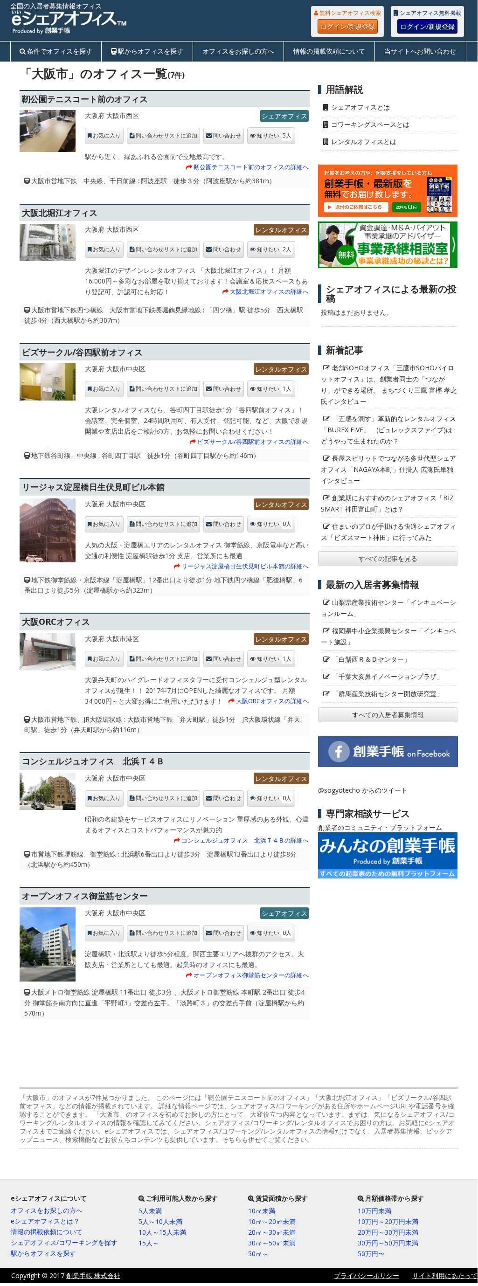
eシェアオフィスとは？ (45, 1221)
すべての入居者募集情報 (388, 714)
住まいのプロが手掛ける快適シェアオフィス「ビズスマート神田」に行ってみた (388, 532)
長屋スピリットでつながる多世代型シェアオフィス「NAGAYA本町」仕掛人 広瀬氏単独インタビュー (388, 469)
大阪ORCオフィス (56, 621)
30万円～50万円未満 (388, 1242)
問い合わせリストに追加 (166, 135)
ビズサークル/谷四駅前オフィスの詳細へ (253, 441)
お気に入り (107, 135)
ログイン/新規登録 (347, 26)
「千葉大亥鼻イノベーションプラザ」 (387, 676)
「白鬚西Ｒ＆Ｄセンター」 (371, 659)
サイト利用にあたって (445, 1275)
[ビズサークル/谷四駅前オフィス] (48, 384)
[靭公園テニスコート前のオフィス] (48, 133)
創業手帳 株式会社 (93, 1275)
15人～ (149, 1242)
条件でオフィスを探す (59, 51)
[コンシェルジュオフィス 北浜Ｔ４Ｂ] (48, 794)
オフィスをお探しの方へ (238, 51)
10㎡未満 (261, 1210)
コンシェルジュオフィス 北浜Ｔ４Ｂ (93, 761)
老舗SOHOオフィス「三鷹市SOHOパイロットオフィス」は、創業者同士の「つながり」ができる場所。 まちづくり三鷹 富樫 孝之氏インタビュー (389, 384)
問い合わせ (227, 135)
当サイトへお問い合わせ (420, 51)
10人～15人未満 (162, 1232)
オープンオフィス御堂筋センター (85, 895)
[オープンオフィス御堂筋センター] (48, 947)
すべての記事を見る (388, 558)
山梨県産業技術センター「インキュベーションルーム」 (388, 608)
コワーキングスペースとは (370, 124)
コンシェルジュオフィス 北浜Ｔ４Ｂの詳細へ (245, 840)
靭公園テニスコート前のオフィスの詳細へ (251, 167)
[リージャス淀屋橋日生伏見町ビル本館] (48, 532)
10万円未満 (374, 1210)
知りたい (274, 135)
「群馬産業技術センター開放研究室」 (387, 693)
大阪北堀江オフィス (59, 212)
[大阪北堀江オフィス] (48, 245)
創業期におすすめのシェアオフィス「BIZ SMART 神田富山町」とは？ (387, 503)
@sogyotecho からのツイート (363, 790)
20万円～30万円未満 (388, 1232)
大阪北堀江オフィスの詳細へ (269, 291)
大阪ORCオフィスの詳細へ (272, 701)
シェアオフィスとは (360, 107)
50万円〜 (371, 1253)
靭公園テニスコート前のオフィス (85, 98)
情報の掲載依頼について (329, 51)
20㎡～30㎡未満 (272, 1232)
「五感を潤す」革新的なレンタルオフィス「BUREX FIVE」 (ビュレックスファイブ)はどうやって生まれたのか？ (388, 429)
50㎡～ (258, 1253)
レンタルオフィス (281, 229)
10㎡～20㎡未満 (272, 1221)
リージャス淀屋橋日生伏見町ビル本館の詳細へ (245, 566)
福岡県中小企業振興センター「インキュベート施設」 (388, 636)
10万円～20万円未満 (388, 1221)
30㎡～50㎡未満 (272, 1242)
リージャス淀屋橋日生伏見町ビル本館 (93, 486)
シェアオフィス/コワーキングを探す (64, 1242)
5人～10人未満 (160, 1221)
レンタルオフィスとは (363, 141)
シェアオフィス (284, 115)
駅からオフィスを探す (150, 51)
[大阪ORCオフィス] (48, 654)
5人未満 (150, 1210)
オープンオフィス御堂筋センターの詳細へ (251, 975)
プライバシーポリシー (366, 1275)
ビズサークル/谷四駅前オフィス (82, 352)
